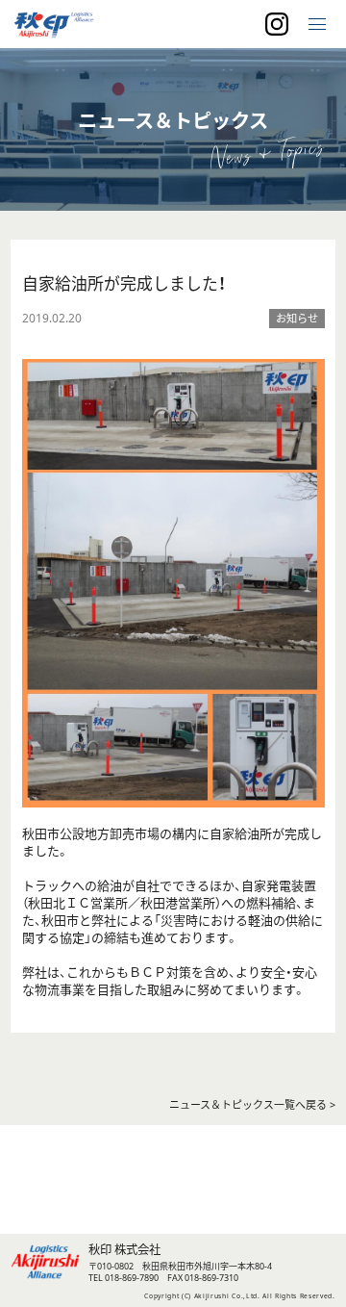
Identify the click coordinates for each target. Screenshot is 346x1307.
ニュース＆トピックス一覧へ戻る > (252, 1104)
